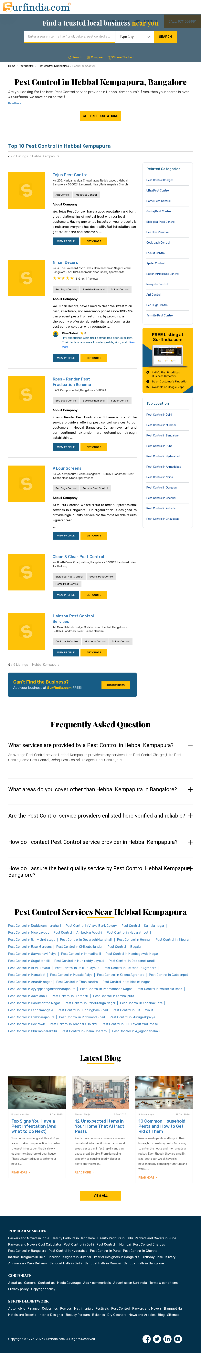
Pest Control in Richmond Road (82, 1017)
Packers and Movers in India (28, 1238)
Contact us (46, 1283)
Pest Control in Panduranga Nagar (90, 1003)
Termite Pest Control (95, 488)
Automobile (16, 1308)
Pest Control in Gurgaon (161, 487)
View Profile (66, 241)
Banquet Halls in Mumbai (103, 1263)
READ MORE (19, 1172)
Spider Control (120, 289)
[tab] (100, 756)
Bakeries (98, 1315)
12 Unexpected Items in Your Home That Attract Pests (99, 1126)
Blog (161, 1315)
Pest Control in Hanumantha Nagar (34, 1003)
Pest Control (26, 65)
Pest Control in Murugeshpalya (132, 1017)
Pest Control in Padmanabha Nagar (106, 989)
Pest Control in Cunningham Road (83, 1010)
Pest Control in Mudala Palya (71, 975)
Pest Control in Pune (159, 446)
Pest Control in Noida (159, 477)
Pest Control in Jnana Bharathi (85, 1031)
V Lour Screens (67, 468)
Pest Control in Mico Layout (28, 932)
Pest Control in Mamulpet (27, 975)
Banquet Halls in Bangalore (144, 1263)
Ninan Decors (65, 262)
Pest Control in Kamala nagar (143, 926)
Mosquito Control (86, 194)
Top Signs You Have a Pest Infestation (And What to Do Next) (33, 1126)
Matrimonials (83, 1308)
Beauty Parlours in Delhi (115, 1238)
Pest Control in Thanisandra (77, 982)
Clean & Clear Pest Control (78, 556)
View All (101, 1195)
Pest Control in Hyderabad (163, 456)
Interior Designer (51, 1315)
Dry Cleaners (116, 1315)
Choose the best (123, 57)
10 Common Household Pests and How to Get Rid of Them (161, 1126)
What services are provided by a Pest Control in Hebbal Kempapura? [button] (91, 745)
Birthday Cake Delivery (158, 1257)
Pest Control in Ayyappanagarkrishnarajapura (41, 989)
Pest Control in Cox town (26, 1024)
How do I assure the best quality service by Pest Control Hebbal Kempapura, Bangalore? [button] (100, 871)
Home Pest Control (67, 583)
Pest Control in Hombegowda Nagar (132, 954)
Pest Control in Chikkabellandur (79, 947)
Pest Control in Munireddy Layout (79, 961)
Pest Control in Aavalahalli (27, 996)
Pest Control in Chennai (161, 498)
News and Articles (142, 1315)
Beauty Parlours (78, 1315)
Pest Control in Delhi (159, 414)
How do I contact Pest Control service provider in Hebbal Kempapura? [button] (92, 842)
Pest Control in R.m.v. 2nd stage (31, 939)
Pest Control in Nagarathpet (127, 932)
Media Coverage (69, 1283)
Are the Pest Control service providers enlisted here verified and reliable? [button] (96, 816)
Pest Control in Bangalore (53, 65)
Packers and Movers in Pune (155, 1238)
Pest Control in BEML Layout (29, 968)
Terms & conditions (163, 1283)
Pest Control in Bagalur (125, 947)
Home (11, 65)
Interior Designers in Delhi (27, 1257)
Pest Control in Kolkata (160, 508)
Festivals (102, 1308)
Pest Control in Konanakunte (141, 1003)
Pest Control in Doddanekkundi (132, 961)
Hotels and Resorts (22, 1315)
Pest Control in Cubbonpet (168, 975)
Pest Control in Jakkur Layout (77, 968)
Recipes (66, 1308)
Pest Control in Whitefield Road (159, 989)
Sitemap (173, 1315)
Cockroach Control (67, 641)
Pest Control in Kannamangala (30, 1010)
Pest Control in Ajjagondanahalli (136, 1031)
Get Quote (94, 241)
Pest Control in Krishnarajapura (31, 1017)
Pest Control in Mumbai (161, 425)
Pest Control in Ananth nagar (30, 982)
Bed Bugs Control (66, 289)
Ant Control (62, 194)
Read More (14, 103)
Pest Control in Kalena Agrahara (120, 975)
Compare (97, 57)
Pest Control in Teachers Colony (73, 1024)
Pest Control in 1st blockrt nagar (126, 982)
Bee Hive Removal (94, 289)
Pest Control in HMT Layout (133, 1010)
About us (15, 1283)
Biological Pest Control (69, 576)
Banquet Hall (173, 1308)
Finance (33, 1308)
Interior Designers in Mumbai (70, 1257)
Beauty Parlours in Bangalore (73, 1238)
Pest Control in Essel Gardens (30, 947)
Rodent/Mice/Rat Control (162, 274)
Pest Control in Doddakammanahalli (34, 926)
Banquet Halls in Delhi (65, 1263)
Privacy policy (18, 1289)
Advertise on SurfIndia (130, 1283)
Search (165, 36)
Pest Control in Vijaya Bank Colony (91, 926)
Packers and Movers (147, 1308)
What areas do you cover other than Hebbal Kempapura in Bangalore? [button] (92, 789)
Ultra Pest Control (157, 190)
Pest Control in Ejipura (172, 939)
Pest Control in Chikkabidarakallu (32, 1031)
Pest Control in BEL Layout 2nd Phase (130, 1024)
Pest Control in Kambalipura (113, 996)
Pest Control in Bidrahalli (70, 996)
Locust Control (155, 253)
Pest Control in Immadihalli (81, 954)
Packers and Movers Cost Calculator (34, 1244)
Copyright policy (43, 1289)
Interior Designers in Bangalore (116, 1257)
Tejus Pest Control (71, 174)
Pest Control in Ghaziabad (162, 519)
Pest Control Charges (160, 180)
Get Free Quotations (100, 116)
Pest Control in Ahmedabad (163, 466)
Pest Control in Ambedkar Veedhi (78, 932)
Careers (30, 1283)
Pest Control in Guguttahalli (29, 961)
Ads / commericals (97, 1283)
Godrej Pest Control (101, 576)
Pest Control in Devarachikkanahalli (86, 939)
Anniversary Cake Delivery (27, 1263)
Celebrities (50, 1308)
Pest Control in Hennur (134, 939)
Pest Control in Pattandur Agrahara (130, 968)
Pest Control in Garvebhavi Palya (32, 954)
